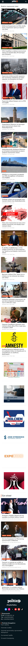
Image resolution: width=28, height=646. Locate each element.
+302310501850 (8, 617)
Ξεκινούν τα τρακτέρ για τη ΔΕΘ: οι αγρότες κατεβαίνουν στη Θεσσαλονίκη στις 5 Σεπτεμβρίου (14, 564)
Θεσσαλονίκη (5, 121)
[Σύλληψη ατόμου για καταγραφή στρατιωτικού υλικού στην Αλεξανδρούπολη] (14, 190)
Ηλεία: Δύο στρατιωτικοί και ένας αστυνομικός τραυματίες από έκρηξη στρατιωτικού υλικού (13, 224)
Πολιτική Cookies (6, 627)
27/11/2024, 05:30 (5, 329)
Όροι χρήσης (5, 624)
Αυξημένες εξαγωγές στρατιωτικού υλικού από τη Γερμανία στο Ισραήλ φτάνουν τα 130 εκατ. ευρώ (14, 301)
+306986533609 (9, 619)
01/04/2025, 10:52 (5, 254)
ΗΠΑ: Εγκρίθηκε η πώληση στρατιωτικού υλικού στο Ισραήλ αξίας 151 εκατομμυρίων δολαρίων (14, 52)
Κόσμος (10, 22)
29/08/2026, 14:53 (5, 567)
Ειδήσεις (4, 271)
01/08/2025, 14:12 (5, 104)
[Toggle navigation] (3, 1)
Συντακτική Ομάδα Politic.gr (15, 567)
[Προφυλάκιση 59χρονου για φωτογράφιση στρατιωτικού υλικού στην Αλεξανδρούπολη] (14, 115)
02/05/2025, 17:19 (5, 154)
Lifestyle (4, 512)
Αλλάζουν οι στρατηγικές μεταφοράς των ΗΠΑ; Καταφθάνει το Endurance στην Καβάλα (13, 176)
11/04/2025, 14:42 (5, 227)
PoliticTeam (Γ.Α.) (12, 329)
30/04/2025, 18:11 (5, 202)
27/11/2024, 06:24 (5, 304)
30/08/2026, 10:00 (5, 542)
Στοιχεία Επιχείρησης (7, 638)
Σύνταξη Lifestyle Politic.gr (15, 542)
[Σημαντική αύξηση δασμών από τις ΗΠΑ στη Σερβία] (14, 91)
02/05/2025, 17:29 (5, 129)
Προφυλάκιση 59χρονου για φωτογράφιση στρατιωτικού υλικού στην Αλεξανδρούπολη (13, 126)
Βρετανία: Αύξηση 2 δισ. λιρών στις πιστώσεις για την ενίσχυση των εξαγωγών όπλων (13, 276)
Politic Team (11, 104)
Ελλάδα (4, 146)
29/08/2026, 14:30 (5, 590)
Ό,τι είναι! (9, 512)
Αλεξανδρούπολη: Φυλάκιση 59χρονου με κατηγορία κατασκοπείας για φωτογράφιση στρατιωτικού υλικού (13, 151)
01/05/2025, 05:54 (5, 179)
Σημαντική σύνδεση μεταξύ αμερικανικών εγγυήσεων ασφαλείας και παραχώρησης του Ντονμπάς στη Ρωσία (13, 78)
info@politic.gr (9, 615)
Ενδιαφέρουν (5, 22)
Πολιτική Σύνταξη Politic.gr (15, 590)
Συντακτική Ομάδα (7, 635)
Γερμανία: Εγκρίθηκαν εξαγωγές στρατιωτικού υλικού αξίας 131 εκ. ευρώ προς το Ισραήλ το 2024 (14, 326)
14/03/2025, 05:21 (5, 279)
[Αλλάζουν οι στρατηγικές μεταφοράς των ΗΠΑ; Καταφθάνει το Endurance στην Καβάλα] (14, 165)
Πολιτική (10, 244)
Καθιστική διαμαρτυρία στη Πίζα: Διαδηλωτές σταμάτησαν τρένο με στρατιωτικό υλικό (14, 27)
